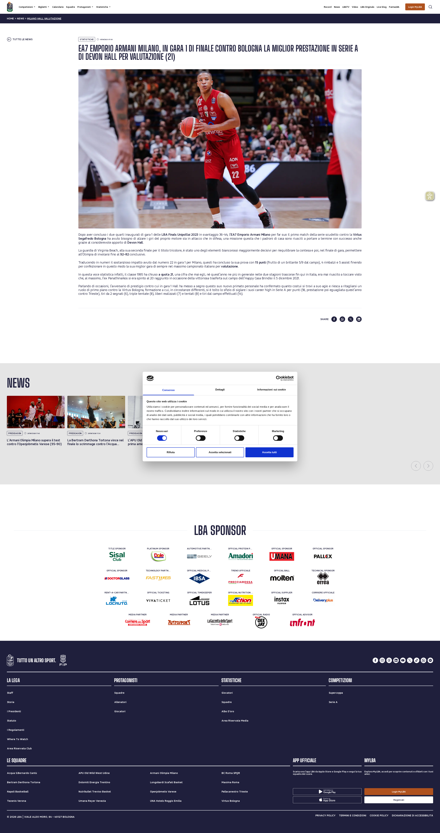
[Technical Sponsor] (323, 578)
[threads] (389, 660)
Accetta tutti (269, 452)
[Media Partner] (137, 622)
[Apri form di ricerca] (430, 7)
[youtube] (403, 660)
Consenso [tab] (168, 390)
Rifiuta (171, 452)
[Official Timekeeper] (199, 600)
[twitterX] (409, 660)
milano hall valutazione (44, 18)
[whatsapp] (342, 319)
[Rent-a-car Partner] (116, 600)
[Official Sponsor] (281, 556)
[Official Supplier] (281, 600)
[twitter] (350, 319)
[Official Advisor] (302, 622)
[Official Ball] (281, 578)
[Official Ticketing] (158, 600)
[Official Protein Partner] (240, 556)
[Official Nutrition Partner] (240, 600)
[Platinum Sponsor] (158, 556)
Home (10, 18)
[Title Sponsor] (116, 556)
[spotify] (430, 660)
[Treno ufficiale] (240, 578)
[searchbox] (220, 4)
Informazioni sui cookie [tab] (271, 389)
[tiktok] (416, 660)
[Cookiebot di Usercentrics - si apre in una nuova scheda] (278, 378)
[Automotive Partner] (199, 556)
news (20, 18)
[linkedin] (359, 319)
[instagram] (382, 660)
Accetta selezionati (220, 452)
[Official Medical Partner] (199, 578)
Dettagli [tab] (220, 389)
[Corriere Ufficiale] (323, 600)
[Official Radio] (261, 622)
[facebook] (334, 319)
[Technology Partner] (158, 578)
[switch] (201, 438)
